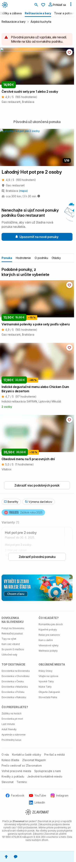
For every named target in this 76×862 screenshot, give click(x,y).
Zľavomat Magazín (34, 760)
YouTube (40, 795)
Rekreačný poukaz (12, 633)
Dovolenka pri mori (12, 718)
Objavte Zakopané (49, 691)
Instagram (62, 795)
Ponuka (7, 257)
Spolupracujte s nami (47, 771)
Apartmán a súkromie (14, 734)
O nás (5, 754)
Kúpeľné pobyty (48, 629)
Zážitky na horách (11, 713)
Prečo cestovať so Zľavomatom (22, 765)
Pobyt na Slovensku (13, 628)
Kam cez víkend (11, 644)
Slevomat (7, 782)
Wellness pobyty (48, 650)
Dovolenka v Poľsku (13, 691)
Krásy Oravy (45, 670)
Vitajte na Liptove (48, 676)
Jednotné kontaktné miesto (44, 776)
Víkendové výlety (48, 645)
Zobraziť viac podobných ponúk (37, 485)
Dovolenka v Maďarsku (15, 686)
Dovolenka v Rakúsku (14, 697)
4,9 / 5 (21, 179)
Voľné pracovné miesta (16, 771)
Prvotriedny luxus (11, 739)
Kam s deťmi (46, 640)
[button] (69, 52)
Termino (22, 782)
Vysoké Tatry (46, 681)
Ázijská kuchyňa (41, 21)
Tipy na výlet (9, 638)
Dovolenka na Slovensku (16, 670)
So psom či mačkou (13, 649)
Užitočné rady (9, 654)
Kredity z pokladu (13, 776)
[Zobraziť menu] (70, 5)
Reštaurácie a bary (14, 21)
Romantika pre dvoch (51, 624)
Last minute (8, 724)
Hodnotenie (23, 257)
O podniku (41, 257)
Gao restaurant (15, 185)
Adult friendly (9, 729)
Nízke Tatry (45, 686)
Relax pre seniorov (49, 634)
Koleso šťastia (10, 760)
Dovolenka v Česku (13, 681)
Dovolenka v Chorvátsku (15, 676)
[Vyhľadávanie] (36, 5)
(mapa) (23, 190)
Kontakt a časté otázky (26, 754)
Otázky (56, 257)
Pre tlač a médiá (54, 754)
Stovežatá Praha (48, 697)
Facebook (17, 795)
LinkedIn (39, 802)
